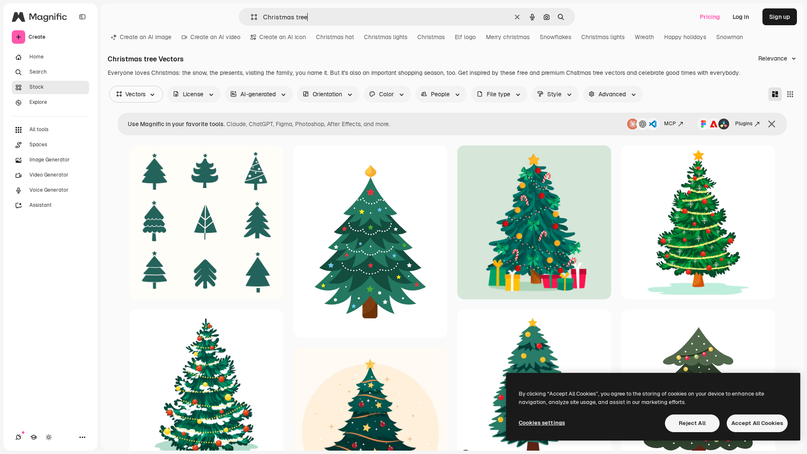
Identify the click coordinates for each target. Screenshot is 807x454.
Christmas (431, 37)
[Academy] (33, 437)
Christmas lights (385, 37)
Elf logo (465, 37)
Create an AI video (215, 37)
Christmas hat (335, 37)
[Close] (772, 124)
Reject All (692, 423)
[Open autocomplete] (250, 17)
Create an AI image (145, 37)
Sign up (779, 17)
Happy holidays (685, 37)
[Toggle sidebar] (82, 17)
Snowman (729, 37)
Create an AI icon (282, 37)
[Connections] (18, 437)
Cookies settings (542, 422)
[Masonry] (775, 94)
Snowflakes (555, 37)
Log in (741, 17)
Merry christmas (508, 37)
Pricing (710, 17)
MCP (670, 123)
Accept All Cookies (757, 423)
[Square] (790, 94)
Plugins (743, 123)
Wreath (644, 37)
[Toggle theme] (48, 437)
